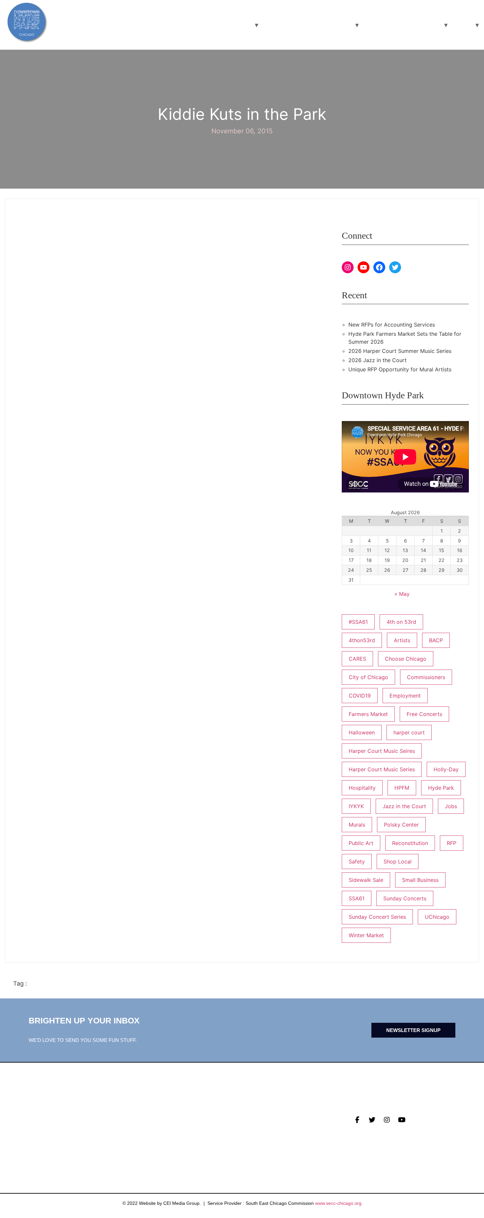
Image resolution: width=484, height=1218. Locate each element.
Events (144, 1126)
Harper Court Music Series (382, 769)
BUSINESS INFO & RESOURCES (306, 25)
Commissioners (426, 677)
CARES (357, 658)
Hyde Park (441, 787)
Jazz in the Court (404, 806)
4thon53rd (362, 640)
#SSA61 (358, 622)
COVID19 (360, 695)
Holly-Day (446, 769)
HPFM (401, 787)
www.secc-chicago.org (338, 1203)
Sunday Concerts (404, 898)
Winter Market (366, 935)
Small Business (420, 880)
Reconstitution (410, 843)
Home (461, 25)
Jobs (451, 806)
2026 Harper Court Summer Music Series (399, 351)
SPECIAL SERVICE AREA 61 (401, 25)
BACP (436, 640)
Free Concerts (424, 714)
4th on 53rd (401, 622)
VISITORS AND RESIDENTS (212, 25)
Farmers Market (368, 714)
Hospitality (362, 787)
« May (402, 594)
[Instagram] (348, 267)
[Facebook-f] (357, 1119)
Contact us (150, 1146)
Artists (402, 640)
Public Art (361, 843)
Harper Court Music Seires (382, 751)
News (141, 1116)
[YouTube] (363, 267)
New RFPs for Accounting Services (391, 324)
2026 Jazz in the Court (377, 360)
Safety (357, 861)
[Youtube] (401, 1119)
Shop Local (398, 861)
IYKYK (356, 806)
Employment (405, 695)
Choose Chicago (405, 658)
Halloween (362, 732)
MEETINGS (147, 1136)
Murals (357, 824)
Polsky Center (401, 824)
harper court (409, 732)
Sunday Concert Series (377, 917)
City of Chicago (368, 677)
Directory (258, 1116)
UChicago (437, 917)
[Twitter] (395, 267)
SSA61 (356, 898)
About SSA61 (260, 1136)
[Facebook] (379, 267)
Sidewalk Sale (366, 880)
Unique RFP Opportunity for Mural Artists (399, 369)
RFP (451, 843)
